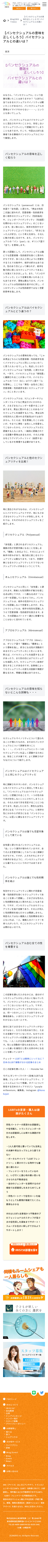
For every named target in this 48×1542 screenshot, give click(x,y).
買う (8, 1434)
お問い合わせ (12, 1471)
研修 (8, 1447)
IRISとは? (10, 1408)
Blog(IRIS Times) (14, 20)
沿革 (8, 1413)
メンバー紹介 (12, 1418)
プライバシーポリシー (16, 1423)
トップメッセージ (14, 1416)
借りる (9, 1432)
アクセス (10, 1466)
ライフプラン (12, 1445)
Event (9, 1458)
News (9, 1461)
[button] (24, 51)
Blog (8, 1456)
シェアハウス (12, 1437)
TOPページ (11, 1399)
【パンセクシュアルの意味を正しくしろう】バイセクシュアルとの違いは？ (33, 20)
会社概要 (10, 1410)
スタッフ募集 (12, 1421)
